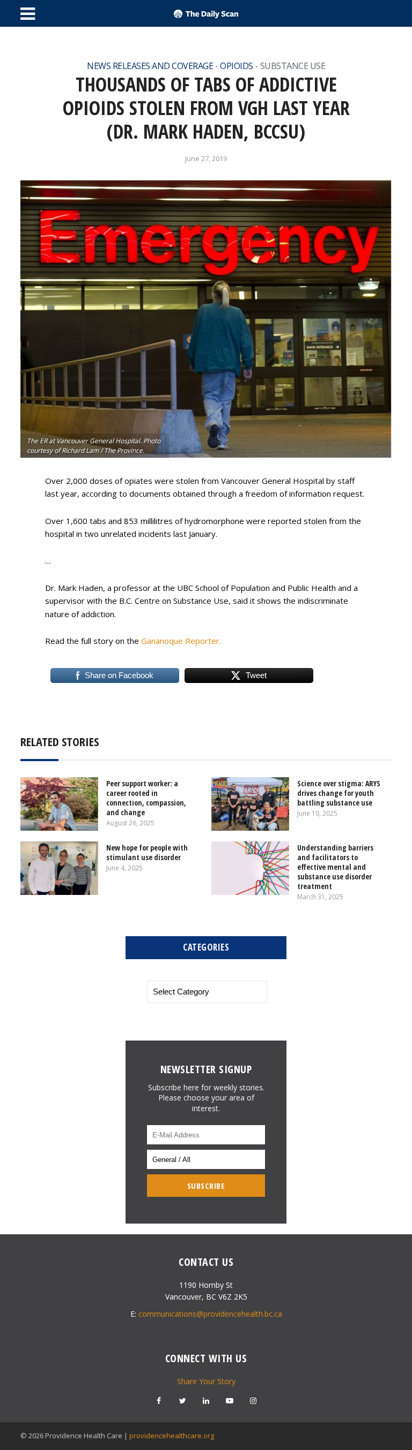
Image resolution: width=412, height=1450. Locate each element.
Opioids (236, 66)
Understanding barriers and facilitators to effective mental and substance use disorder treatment (335, 866)
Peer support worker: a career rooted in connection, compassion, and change (146, 797)
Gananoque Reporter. (181, 640)
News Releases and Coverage (150, 66)
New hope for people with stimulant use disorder (147, 852)
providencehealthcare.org (171, 1435)
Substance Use (293, 66)
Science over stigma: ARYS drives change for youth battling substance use (338, 793)
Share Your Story (206, 1381)
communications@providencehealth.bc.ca (210, 1314)
